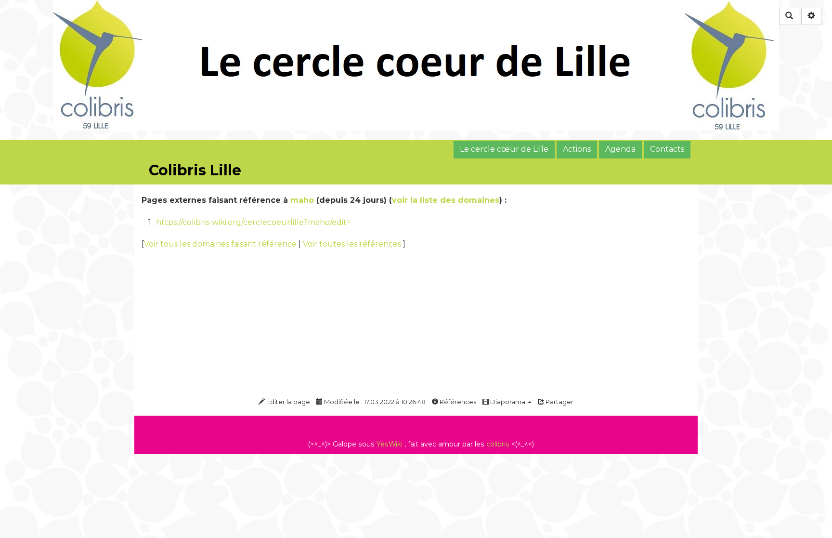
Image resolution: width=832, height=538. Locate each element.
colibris (497, 444)
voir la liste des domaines (445, 200)
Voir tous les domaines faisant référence (221, 244)
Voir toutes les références (353, 244)
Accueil (156, 178)
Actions (577, 149)
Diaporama (508, 402)
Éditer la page (287, 402)
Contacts (667, 149)
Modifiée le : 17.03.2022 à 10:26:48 (374, 402)
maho (302, 200)
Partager (558, 402)
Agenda (620, 149)
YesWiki (390, 444)
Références (457, 402)
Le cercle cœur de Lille (504, 149)
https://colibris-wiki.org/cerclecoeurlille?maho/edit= (253, 222)
